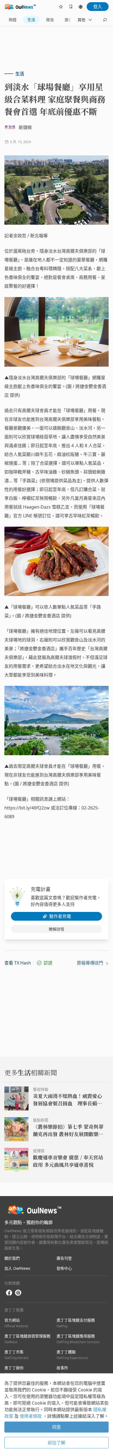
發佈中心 (64, 1268)
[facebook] (9, 1292)
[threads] (18, 1292)
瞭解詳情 (56, 929)
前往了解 (56, 1443)
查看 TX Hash (17, 963)
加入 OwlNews (17, 1268)
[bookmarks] (71, 6)
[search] (105, 20)
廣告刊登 (64, 1258)
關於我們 (12, 1258)
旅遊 (68, 19)
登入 (97, 7)
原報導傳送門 (90, 963)
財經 (12, 19)
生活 (31, 19)
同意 (56, 1427)
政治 (50, 19)
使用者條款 (31, 1416)
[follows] (61, 6)
